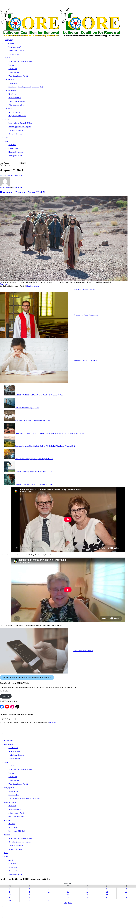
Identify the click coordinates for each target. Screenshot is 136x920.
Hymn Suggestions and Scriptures (19, 842)
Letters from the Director (16, 813)
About (6, 856)
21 (126, 895)
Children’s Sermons (15, 849)
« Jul (65, 903)
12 (87, 892)
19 (87, 895)
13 (107, 892)
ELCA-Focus (8, 744)
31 (48, 900)
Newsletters (12, 806)
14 (126, 892)
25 (68, 897)
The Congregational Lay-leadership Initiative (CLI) (25, 798)
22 (10, 897)
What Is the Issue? (14, 751)
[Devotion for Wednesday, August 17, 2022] (64, 280)
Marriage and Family (15, 874)
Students (7, 762)
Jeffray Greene (5, 187)
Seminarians (12, 777)
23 (29, 897)
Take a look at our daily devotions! (85, 360)
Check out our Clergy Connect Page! (85, 315)
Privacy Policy (54, 722)
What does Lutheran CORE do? (84, 289)
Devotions (7, 820)
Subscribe (5, 696)
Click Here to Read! (33, 286)
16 (29, 895)
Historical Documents (15, 871)
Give (6, 853)
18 (68, 895)
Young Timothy (13, 780)
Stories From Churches (16, 755)
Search (23, 163)
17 (48, 895)
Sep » (70, 903)
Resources (11, 773)
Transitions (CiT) (14, 795)
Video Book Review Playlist (83, 651)
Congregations (9, 787)
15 (10, 895)
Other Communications (16, 816)
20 (107, 895)
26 (87, 897)
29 (10, 900)
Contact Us (12, 864)
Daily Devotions (17, 187)
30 (29, 900)
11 (68, 892)
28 (126, 897)
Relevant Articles (14, 759)
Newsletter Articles (14, 809)
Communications (10, 802)
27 (107, 897)
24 (48, 897)
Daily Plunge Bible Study (17, 831)
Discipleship (8, 740)
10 (48, 892)
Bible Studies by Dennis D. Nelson (20, 769)
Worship (7, 835)
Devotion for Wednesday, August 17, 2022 (22, 192)
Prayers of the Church (15, 845)
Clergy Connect (13, 867)
